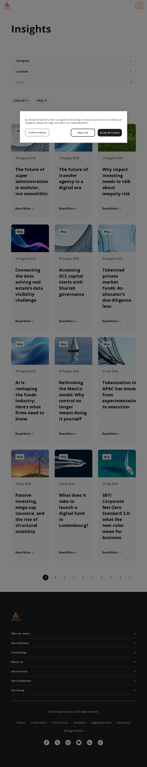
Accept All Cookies (110, 132)
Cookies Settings (37, 132)
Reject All (83, 132)
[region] (73, 127)
